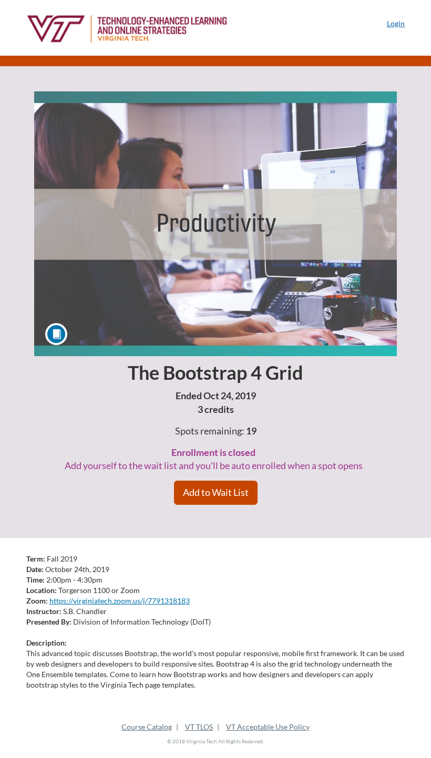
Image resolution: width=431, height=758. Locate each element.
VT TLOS (199, 726)
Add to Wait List (216, 492)
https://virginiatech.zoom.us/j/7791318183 (119, 600)
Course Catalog (146, 726)
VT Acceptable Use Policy (268, 726)
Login (396, 23)
